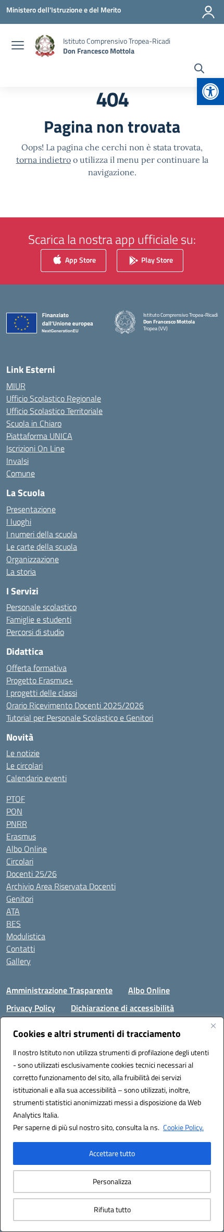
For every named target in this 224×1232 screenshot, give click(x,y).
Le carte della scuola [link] (41, 546)
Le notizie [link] (23, 753)
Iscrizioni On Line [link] (35, 448)
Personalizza (112, 1181)
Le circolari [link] (24, 765)
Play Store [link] (156, 259)
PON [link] (14, 811)
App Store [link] (80, 259)
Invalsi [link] (17, 461)
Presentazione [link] (31, 509)
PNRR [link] (16, 824)
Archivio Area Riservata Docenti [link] (61, 886)
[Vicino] (213, 1025)
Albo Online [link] (26, 848)
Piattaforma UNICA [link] (39, 436)
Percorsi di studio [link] (35, 632)
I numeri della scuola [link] (41, 534)
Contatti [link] (20, 948)
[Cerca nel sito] (199, 69)
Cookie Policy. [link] (183, 1127)
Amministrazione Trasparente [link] (59, 990)
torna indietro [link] (43, 159)
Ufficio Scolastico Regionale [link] (53, 398)
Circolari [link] (19, 861)
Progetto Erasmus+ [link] (39, 680)
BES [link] (13, 923)
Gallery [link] (18, 961)
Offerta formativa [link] (36, 668)
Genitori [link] (19, 898)
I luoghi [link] (18, 521)
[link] (210, 91)
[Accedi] (208, 12)
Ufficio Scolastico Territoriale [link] (54, 411)
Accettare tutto (112, 1153)
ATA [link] (13, 911)
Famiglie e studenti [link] (38, 619)
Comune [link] (20, 473)
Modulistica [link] (25, 936)
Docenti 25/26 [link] (31, 873)
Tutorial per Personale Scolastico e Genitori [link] (79, 717)
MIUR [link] (16, 386)
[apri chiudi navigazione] (17, 46)
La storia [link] (21, 571)
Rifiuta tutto (112, 1209)
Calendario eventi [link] (36, 778)
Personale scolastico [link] (41, 607)
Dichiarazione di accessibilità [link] (122, 1008)
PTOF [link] (15, 799)
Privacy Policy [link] (30, 1008)
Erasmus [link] (21, 836)
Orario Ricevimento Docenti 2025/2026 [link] (75, 705)
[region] (112, 1124)
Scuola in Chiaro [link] (33, 423)
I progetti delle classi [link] (41, 692)
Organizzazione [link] (32, 559)
